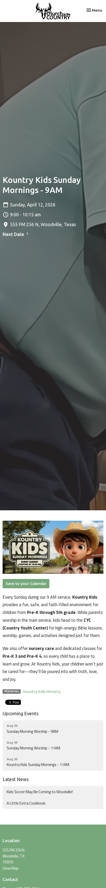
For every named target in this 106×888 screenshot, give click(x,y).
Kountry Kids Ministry (41, 691)
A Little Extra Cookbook (26, 803)
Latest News (16, 779)
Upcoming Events (20, 713)
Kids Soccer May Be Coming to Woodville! (40, 792)
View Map (11, 868)
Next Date (14, 234)
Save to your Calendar (26, 583)
